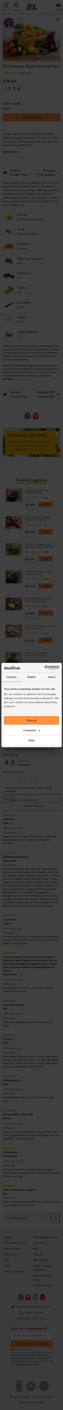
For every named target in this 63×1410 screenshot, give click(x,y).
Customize (29, 730)
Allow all (32, 720)
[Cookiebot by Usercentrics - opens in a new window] (45, 667)
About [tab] (51, 676)
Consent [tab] (11, 676)
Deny (32, 740)
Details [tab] (31, 676)
